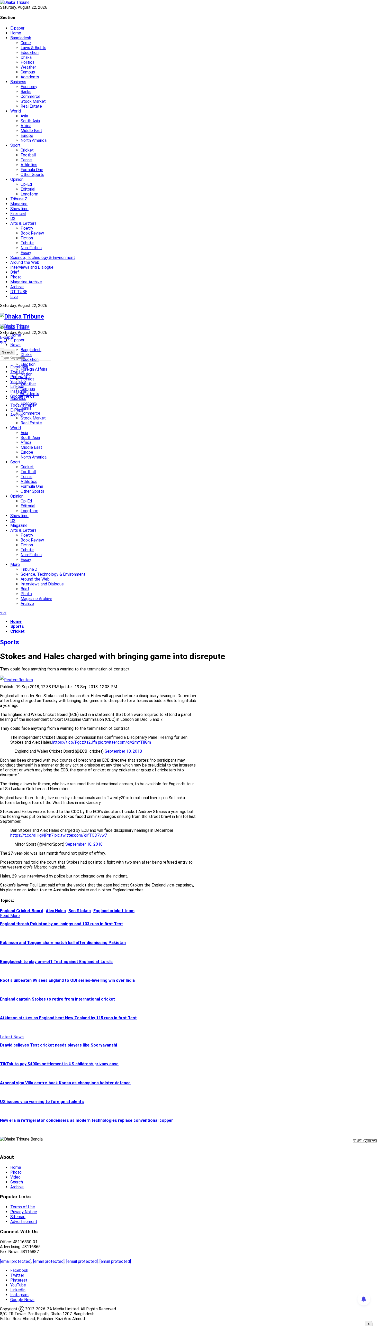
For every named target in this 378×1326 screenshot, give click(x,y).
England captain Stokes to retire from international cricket (57, 999)
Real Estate (31, 106)
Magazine (19, 203)
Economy (29, 86)
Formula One (32, 169)
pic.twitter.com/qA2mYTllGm (124, 742)
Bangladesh (20, 37)
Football (28, 155)
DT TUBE (18, 291)
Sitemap (17, 1216)
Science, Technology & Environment (42, 257)
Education (30, 52)
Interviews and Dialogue (31, 267)
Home (15, 33)
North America (34, 140)
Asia (24, 116)
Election (28, 364)
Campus (28, 72)
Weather (28, 67)
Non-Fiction (31, 247)
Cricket (27, 150)
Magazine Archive (26, 281)
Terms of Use (22, 1206)
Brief (14, 272)
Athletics (29, 164)
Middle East (31, 130)
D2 (12, 218)
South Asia (30, 120)
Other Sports (32, 174)
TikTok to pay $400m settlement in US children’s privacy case (59, 1063)
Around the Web (24, 262)
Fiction (27, 238)
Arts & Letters (23, 223)
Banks (26, 91)
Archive (17, 286)
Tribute (27, 242)
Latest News (12, 1036)
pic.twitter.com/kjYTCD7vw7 (81, 835)
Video (15, 1177)
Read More (10, 915)
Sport (15, 145)
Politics (27, 62)
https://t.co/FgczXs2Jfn (74, 742)
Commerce (30, 96)
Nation (26, 374)
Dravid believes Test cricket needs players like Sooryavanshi (58, 1045)
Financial (18, 213)
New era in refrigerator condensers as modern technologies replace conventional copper (86, 1120)
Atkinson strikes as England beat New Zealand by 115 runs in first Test (68, 1017)
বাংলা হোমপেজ (365, 1140)
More (15, 564)
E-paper (17, 28)
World (15, 111)
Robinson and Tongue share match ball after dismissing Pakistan (63, 942)
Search (16, 1182)
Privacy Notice (23, 1211)
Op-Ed (26, 184)
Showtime (19, 208)
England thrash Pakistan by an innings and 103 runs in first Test (61, 923)
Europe (27, 135)
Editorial (28, 189)
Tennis (26, 159)
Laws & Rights (33, 47)
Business (18, 81)
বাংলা (3, 342)
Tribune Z (18, 199)
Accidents (30, 76)
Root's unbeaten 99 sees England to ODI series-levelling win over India (67, 980)
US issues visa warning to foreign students (42, 1101)
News (15, 344)
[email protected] (15, 1261)
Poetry (27, 228)
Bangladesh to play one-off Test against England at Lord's (56, 961)
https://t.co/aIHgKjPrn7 (31, 835)
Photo (16, 277)
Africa (26, 125)
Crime (26, 42)
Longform (29, 194)
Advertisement (23, 1221)
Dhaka (26, 57)
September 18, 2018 (123, 751)
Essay (26, 252)
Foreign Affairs (34, 369)
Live (14, 296)
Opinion (16, 179)
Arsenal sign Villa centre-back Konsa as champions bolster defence (65, 1082)
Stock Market (33, 101)
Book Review (32, 233)
